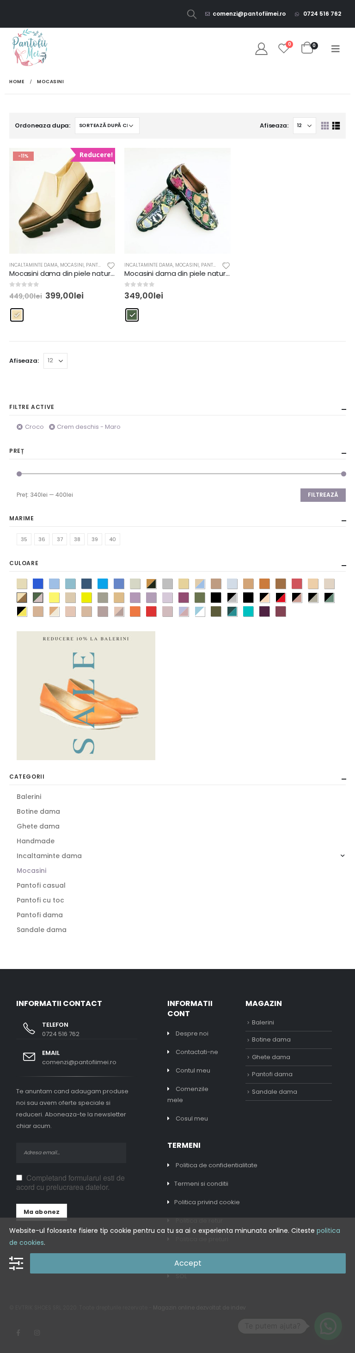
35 (24, 539)
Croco (34, 426)
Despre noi (192, 1033)
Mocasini (72, 265)
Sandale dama (42, 929)
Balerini (29, 796)
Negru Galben (26, 612)
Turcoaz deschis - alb (204, 612)
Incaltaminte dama (33, 265)
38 (77, 539)
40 (112, 539)
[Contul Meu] (261, 49)
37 (60, 539)
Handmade (36, 841)
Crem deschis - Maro (89, 426)
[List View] (335, 126)
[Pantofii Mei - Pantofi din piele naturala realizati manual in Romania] (30, 48)
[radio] (17, 315)
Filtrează (323, 495)
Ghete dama (38, 826)
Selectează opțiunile (215, 163)
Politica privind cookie (207, 1202)
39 (95, 539)
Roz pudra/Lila (188, 612)
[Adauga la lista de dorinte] (111, 265)
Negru (220, 598)
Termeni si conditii (201, 1183)
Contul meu (193, 1070)
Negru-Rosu (285, 598)
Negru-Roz (301, 598)
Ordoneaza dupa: (42, 125)
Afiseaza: (274, 125)
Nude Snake (123, 612)
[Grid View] (325, 126)
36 (41, 539)
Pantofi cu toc (40, 900)
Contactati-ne (197, 1052)
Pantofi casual (41, 885)
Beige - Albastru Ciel (204, 584)
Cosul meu (192, 1118)
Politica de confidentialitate (216, 1165)
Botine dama (38, 811)
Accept (188, 1263)
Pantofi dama (40, 915)
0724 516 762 (321, 14)
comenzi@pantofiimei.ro (249, 14)
